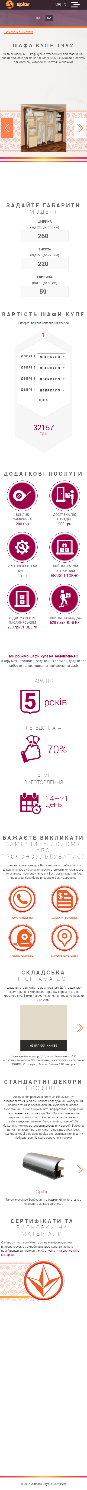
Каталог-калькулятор (18, 32)
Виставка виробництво (64, 956)
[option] (43, 128)
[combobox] (51, 356)
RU (38, 18)
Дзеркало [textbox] (50, 357)
